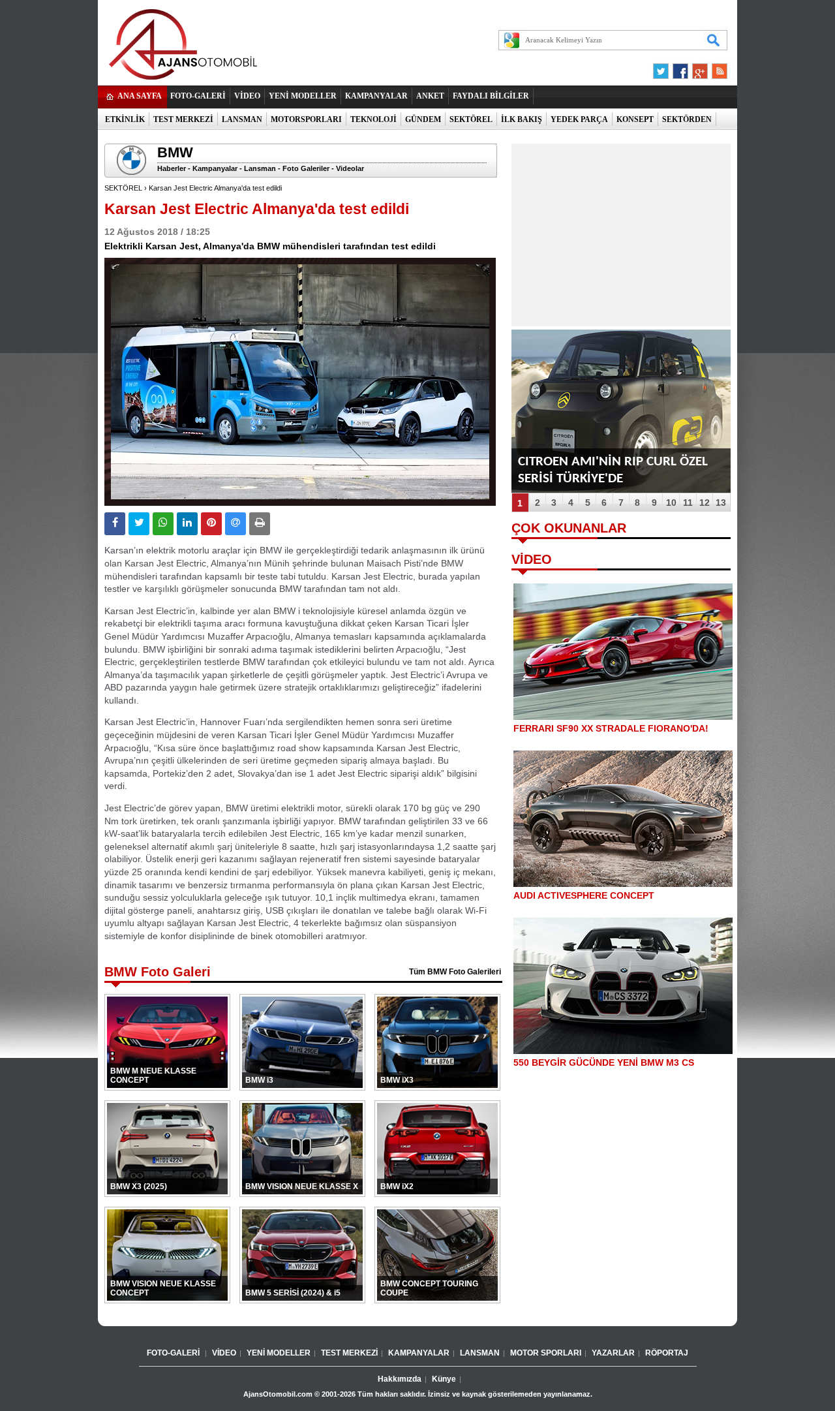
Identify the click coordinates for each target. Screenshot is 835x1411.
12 (704, 502)
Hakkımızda (399, 1379)
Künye (444, 1379)
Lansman (260, 168)
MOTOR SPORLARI (545, 1352)
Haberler (171, 168)
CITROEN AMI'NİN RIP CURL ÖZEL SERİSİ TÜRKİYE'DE (613, 470)
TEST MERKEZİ (183, 119)
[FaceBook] (680, 68)
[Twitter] (663, 68)
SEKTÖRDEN (687, 119)
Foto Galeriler (305, 168)
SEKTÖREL (471, 119)
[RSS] (715, 68)
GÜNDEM (423, 119)
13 (721, 502)
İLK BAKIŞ (521, 119)
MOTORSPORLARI (306, 119)
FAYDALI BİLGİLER (491, 96)
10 (671, 502)
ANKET (430, 96)
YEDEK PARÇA (579, 119)
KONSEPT (635, 119)
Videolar (350, 168)
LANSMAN (242, 119)
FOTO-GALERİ (198, 96)
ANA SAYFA (139, 96)
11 (688, 502)
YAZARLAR (613, 1352)
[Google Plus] (698, 68)
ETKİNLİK (125, 119)
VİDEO (247, 96)
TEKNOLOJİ (373, 119)
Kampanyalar (214, 168)
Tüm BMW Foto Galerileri (455, 971)
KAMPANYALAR (376, 96)
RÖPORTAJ (666, 1352)
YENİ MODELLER (303, 96)
